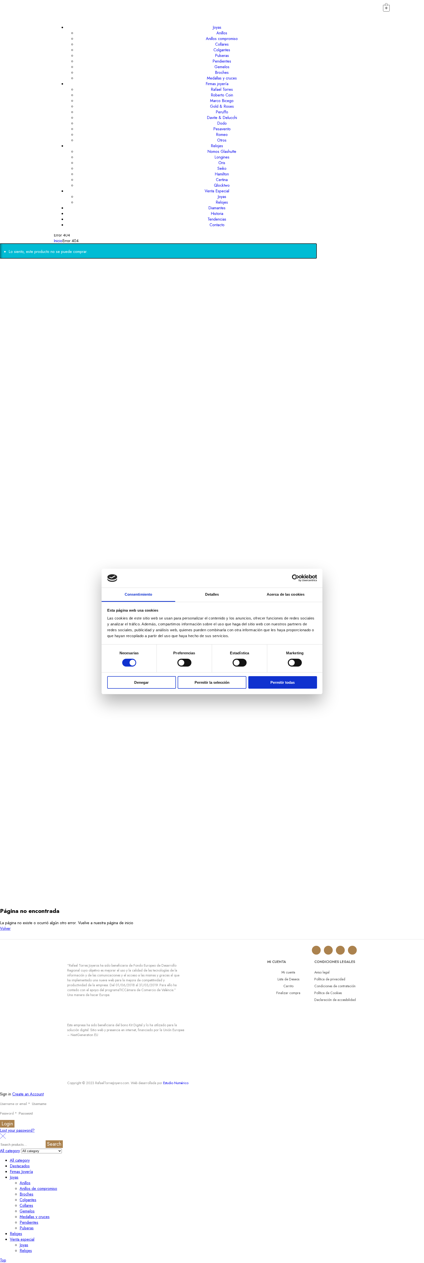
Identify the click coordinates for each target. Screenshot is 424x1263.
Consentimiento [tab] (138, 594)
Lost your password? (17, 1130)
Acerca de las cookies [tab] (286, 594)
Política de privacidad (329, 979)
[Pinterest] (352, 950)
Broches (26, 1194)
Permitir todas (282, 682)
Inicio (58, 241)
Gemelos (27, 1211)
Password (8, 1113)
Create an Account (28, 1094)
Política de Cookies (328, 992)
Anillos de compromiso (38, 1188)
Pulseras (27, 1228)
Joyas (14, 1177)
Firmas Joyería (21, 1171)
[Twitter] (328, 950)
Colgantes (28, 1200)
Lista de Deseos (288, 979)
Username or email (15, 1103)
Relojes (16, 1234)
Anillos (25, 1183)
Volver (5, 928)
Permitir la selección (212, 682)
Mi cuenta (288, 972)
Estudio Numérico (175, 1082)
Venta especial (22, 1239)
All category (20, 1160)
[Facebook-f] (340, 950)
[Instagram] (316, 950)
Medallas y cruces (35, 1217)
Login (7, 1123)
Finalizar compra (288, 992)
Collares (26, 1205)
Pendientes (29, 1222)
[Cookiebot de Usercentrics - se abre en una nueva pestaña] (295, 578)
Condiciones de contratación (335, 986)
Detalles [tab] (212, 594)
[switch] (184, 663)
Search (54, 1144)
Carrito (288, 986)
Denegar (141, 682)
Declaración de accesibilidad (335, 999)
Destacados (20, 1166)
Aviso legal (322, 972)
